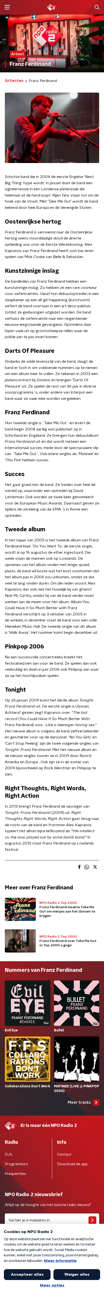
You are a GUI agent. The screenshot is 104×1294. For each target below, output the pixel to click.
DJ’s (8, 1154)
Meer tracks (79, 1102)
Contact (64, 1154)
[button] (7, 7)
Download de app (72, 1164)
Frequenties (15, 1174)
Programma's (16, 1164)
